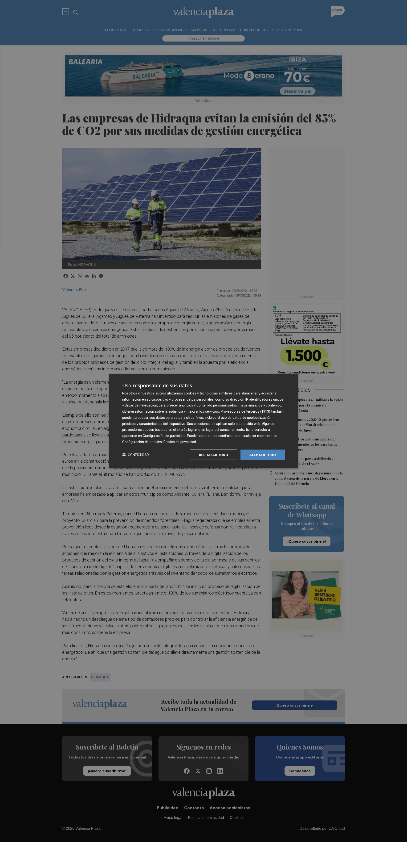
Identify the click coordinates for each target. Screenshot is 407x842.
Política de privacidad (179, 442)
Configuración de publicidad (164, 436)
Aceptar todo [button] (262, 454)
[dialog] (203, 421)
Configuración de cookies (142, 442)
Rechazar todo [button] (213, 454)
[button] (135, 454)
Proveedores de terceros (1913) (245, 411)
